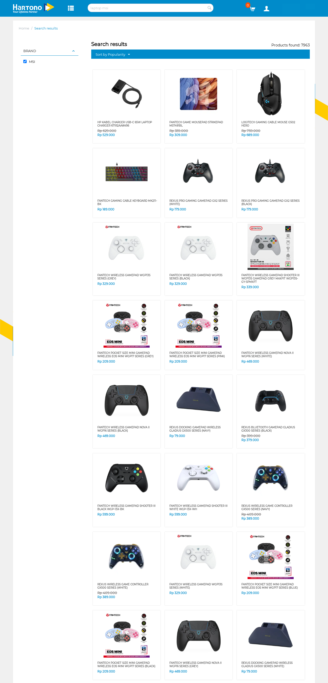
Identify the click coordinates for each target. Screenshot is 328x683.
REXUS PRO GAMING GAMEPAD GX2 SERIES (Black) (270, 202)
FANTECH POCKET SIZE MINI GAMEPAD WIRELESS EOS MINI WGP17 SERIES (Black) (126, 664)
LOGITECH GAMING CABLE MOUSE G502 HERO (268, 124)
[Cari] (209, 8)
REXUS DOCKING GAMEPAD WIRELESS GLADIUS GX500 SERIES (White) (267, 664)
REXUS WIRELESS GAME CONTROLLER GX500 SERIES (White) (122, 586)
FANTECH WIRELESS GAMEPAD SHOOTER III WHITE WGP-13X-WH (198, 507)
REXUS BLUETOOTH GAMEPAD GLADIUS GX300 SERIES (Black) (268, 429)
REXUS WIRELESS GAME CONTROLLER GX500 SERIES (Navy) (266, 507)
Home (24, 28)
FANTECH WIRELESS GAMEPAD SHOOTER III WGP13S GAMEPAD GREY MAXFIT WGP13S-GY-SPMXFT (270, 279)
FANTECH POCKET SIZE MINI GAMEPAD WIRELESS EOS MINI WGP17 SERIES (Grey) (125, 354)
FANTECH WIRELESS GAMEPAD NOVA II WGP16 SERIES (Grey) (195, 664)
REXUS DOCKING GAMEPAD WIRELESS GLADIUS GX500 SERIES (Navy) (195, 429)
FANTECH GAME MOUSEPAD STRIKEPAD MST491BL (196, 124)
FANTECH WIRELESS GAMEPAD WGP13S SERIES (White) (195, 586)
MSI (31, 62)
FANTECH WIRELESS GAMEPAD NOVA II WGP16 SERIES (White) (267, 354)
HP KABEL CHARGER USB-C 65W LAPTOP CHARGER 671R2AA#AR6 (124, 124)
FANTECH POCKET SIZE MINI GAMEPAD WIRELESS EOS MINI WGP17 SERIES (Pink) (197, 354)
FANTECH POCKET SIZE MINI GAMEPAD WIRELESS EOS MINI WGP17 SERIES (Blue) (269, 586)
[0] (254, 8)
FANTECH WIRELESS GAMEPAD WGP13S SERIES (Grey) (123, 277)
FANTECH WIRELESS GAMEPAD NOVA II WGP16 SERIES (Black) (123, 429)
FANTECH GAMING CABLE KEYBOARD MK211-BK (127, 202)
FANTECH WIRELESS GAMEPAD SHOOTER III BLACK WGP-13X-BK (126, 507)
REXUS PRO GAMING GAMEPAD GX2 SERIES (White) (198, 202)
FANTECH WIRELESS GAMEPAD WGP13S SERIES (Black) (195, 277)
